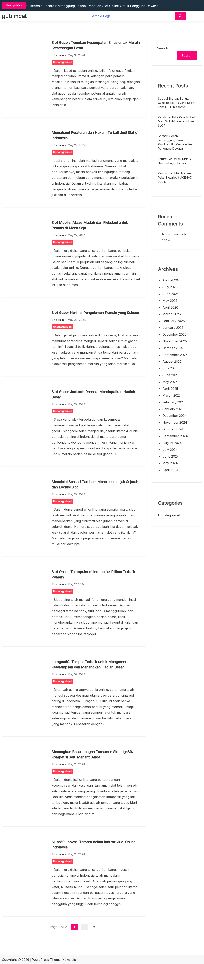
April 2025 (170, 389)
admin (60, 55)
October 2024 (172, 429)
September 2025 (174, 355)
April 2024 (170, 470)
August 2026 (172, 280)
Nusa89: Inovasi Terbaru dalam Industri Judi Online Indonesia (93, 844)
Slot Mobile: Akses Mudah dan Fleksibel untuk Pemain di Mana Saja (90, 225)
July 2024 (170, 450)
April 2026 (170, 307)
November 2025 (174, 341)
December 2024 (174, 416)
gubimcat (14, 16)
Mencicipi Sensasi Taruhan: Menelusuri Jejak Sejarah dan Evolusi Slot (95, 484)
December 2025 (174, 334)
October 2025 (172, 348)
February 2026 (173, 321)
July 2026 (170, 287)
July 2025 (169, 368)
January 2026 (173, 328)
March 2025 (171, 395)
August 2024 (172, 443)
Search (162, 48)
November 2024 (174, 422)
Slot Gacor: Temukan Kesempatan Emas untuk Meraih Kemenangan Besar (96, 45)
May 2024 (170, 463)
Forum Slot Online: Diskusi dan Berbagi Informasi (174, 161)
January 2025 (172, 409)
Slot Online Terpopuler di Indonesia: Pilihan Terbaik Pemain (93, 574)
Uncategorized (62, 62)
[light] (195, 16)
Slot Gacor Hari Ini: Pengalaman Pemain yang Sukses (95, 313)
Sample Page (101, 16)
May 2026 (170, 301)
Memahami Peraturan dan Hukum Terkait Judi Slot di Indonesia (95, 135)
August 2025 (171, 361)
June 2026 (170, 294)
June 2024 (170, 456)
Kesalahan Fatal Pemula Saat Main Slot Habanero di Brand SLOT (177, 121)
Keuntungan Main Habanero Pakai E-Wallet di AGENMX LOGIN (176, 177)
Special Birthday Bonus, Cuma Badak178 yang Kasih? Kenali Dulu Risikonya (177, 103)
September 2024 (175, 436)
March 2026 (171, 314)
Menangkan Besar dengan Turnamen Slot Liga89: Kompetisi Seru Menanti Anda (92, 754)
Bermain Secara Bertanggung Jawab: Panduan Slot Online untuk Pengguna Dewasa (94, 6)
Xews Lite (69, 960)
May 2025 (169, 382)
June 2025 (170, 375)
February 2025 (173, 402)
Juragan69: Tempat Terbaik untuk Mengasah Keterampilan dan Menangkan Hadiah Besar (89, 664)
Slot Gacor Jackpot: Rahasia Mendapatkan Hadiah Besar (93, 394)
